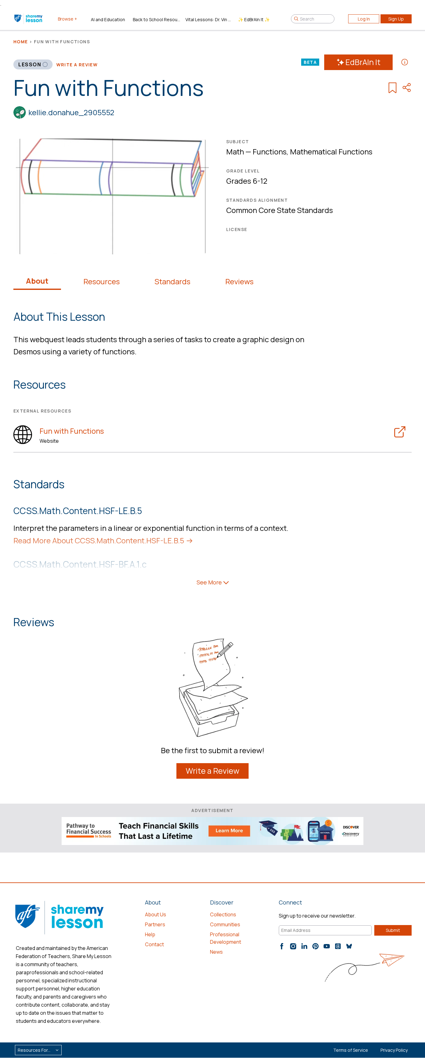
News (216, 951)
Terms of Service (350, 1050)
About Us (155, 914)
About (37, 281)
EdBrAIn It (363, 62)
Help (150, 934)
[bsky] (349, 946)
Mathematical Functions (331, 151)
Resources (101, 281)
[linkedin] (304, 946)
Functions (270, 151)
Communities (225, 924)
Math (235, 151)
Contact (154, 944)
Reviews (239, 281)
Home (20, 42)
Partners (155, 924)
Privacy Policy (394, 1050)
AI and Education (108, 19)
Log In (364, 19)
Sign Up (396, 19)
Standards (172, 281)
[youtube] (327, 946)
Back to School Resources (156, 19)
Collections (223, 914)
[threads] (338, 946)
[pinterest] (315, 946)
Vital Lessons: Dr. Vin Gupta (209, 19)
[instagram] (293, 946)
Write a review (77, 65)
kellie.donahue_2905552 (71, 112)
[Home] (28, 18)
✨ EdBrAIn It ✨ (254, 19)
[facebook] (282, 946)
